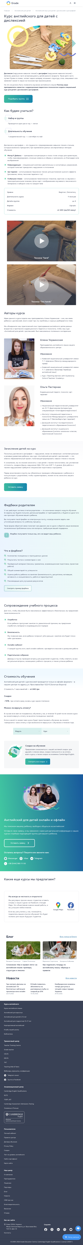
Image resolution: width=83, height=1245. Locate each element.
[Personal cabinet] (70, 3)
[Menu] (75, 3)
